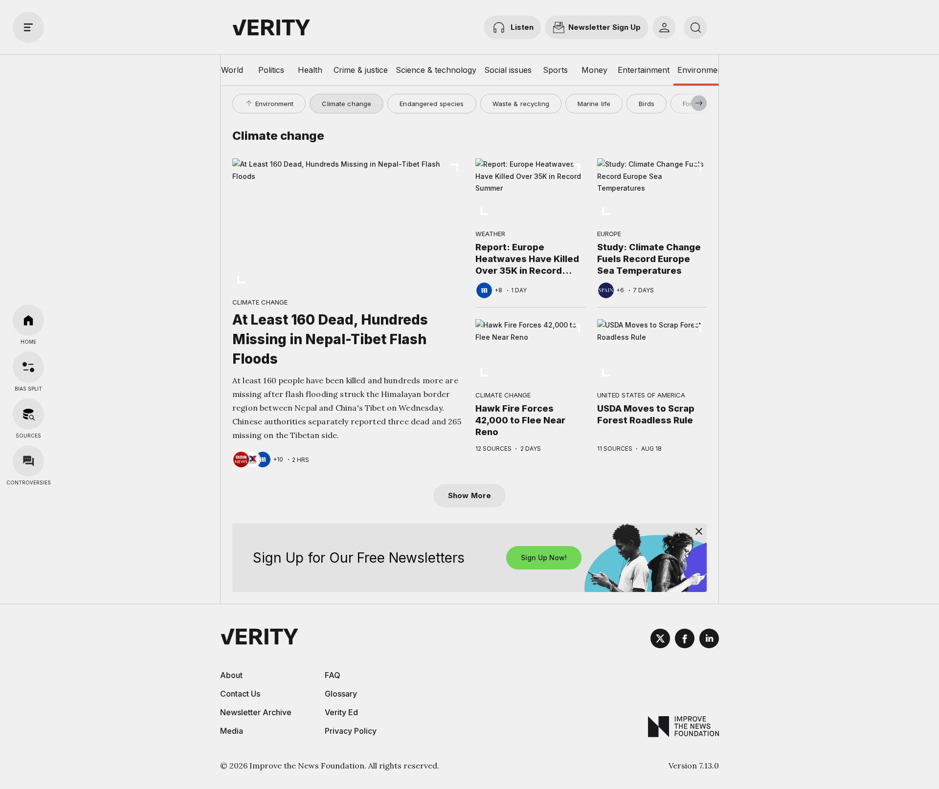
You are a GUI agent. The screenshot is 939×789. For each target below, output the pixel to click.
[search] (695, 27)
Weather (490, 234)
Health (310, 70)
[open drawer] (28, 27)
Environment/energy (715, 70)
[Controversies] (28, 461)
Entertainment (644, 70)
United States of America (641, 395)
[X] (660, 640)
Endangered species (432, 104)
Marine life (594, 104)
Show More (469, 495)
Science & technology (436, 70)
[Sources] (28, 414)
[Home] (28, 320)
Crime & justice (361, 70)
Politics (271, 70)
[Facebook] (684, 640)
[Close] (699, 531)
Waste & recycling (520, 104)
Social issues (508, 70)
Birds (646, 104)
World (232, 70)
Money (594, 70)
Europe (609, 234)
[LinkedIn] (709, 640)
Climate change (346, 104)
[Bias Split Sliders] (28, 367)
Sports (555, 70)
